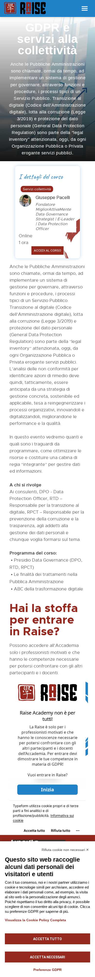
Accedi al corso (47, 250)
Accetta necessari (47, 957)
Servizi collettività (37, 189)
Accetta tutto (47, 939)
